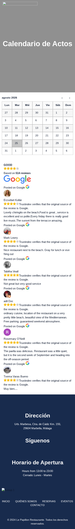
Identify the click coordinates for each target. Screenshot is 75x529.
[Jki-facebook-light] (32, 448)
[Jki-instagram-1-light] (42, 448)
